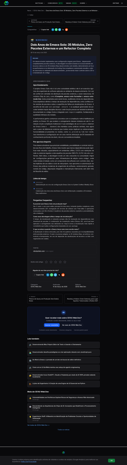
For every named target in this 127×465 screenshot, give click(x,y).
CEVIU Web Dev (38, 10)
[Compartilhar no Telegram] (59, 29)
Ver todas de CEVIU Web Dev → (38, 425)
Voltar (31, 15)
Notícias (39, 3)
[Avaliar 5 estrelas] (65, 262)
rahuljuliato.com (39, 251)
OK (112, 460)
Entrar (116, 3)
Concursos (55, 3)
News (29, 10)
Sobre (82, 3)
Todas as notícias (63, 429)
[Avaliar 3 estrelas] (55, 262)
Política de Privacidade (28, 461)
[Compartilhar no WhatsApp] (56, 29)
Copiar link (45, 29)
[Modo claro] (122, 3)
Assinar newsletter (52, 325)
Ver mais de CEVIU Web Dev (72, 325)
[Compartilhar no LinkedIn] (52, 29)
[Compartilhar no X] (63, 29)
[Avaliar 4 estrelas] (60, 262)
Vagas (71, 3)
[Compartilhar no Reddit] (66, 29)
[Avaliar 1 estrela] (46, 262)
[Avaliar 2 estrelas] (51, 262)
